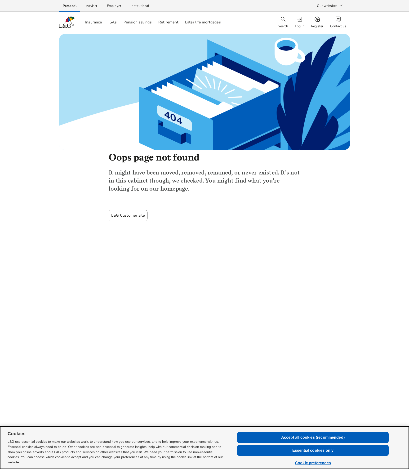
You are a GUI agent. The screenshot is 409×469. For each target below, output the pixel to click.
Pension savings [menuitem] (138, 22)
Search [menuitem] (283, 26)
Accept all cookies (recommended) (313, 437)
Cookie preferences (313, 463)
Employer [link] (114, 6)
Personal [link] (70, 6)
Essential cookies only (313, 450)
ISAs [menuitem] (113, 22)
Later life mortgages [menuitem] (203, 22)
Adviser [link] (91, 6)
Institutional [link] (140, 6)
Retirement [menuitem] (168, 22)
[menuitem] (300, 22)
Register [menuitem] (317, 26)
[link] (69, 6)
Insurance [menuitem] (93, 22)
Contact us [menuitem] (338, 26)
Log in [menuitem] (299, 26)
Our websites (327, 6)
